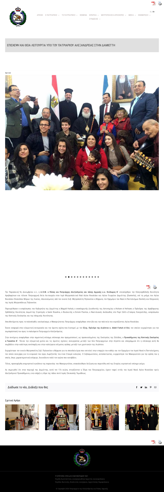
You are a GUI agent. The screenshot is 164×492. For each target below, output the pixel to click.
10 (92, 277)
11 (95, 277)
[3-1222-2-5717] (82, 132)
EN (153, 12)
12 (98, 277)
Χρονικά (8, 73)
